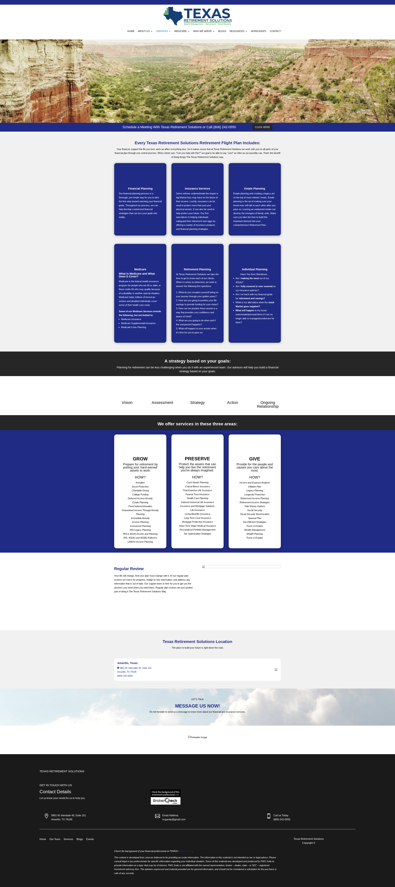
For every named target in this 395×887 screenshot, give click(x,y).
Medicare (180, 31)
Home (130, 31)
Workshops (258, 31)
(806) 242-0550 (125, 675)
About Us (144, 31)
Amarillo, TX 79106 (61, 819)
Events (90, 839)
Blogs (222, 31)
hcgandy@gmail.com (173, 819)
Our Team (55, 839)
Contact (275, 31)
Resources (237, 31)
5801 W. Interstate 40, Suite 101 (68, 815)
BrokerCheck (185, 851)
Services (162, 31)
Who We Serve (202, 31)
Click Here (262, 127)
